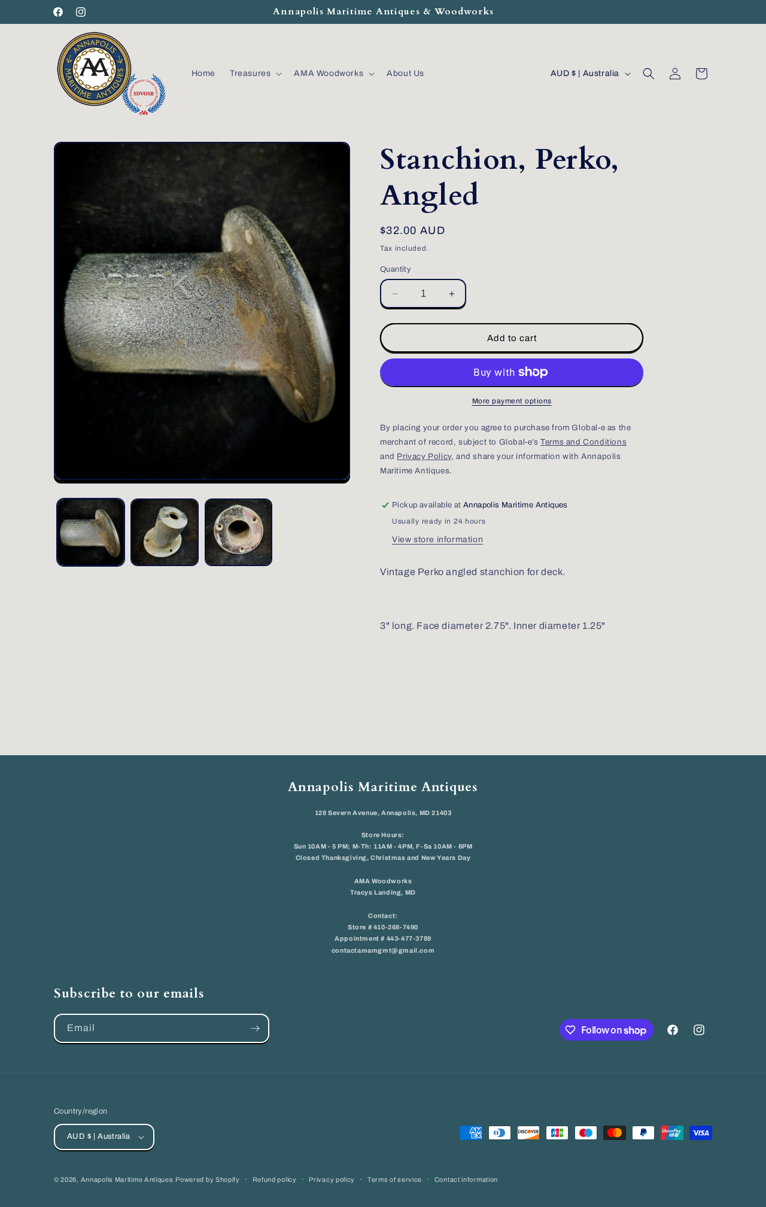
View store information (437, 539)
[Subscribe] (255, 1028)
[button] (255, 73)
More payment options (512, 401)
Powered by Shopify (207, 1179)
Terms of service (394, 1179)
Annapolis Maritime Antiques (127, 1179)
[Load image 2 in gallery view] (164, 532)
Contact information (466, 1179)
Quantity (395, 269)
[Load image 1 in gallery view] (90, 532)
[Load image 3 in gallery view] (238, 532)
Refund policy (275, 1179)
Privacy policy (332, 1179)
